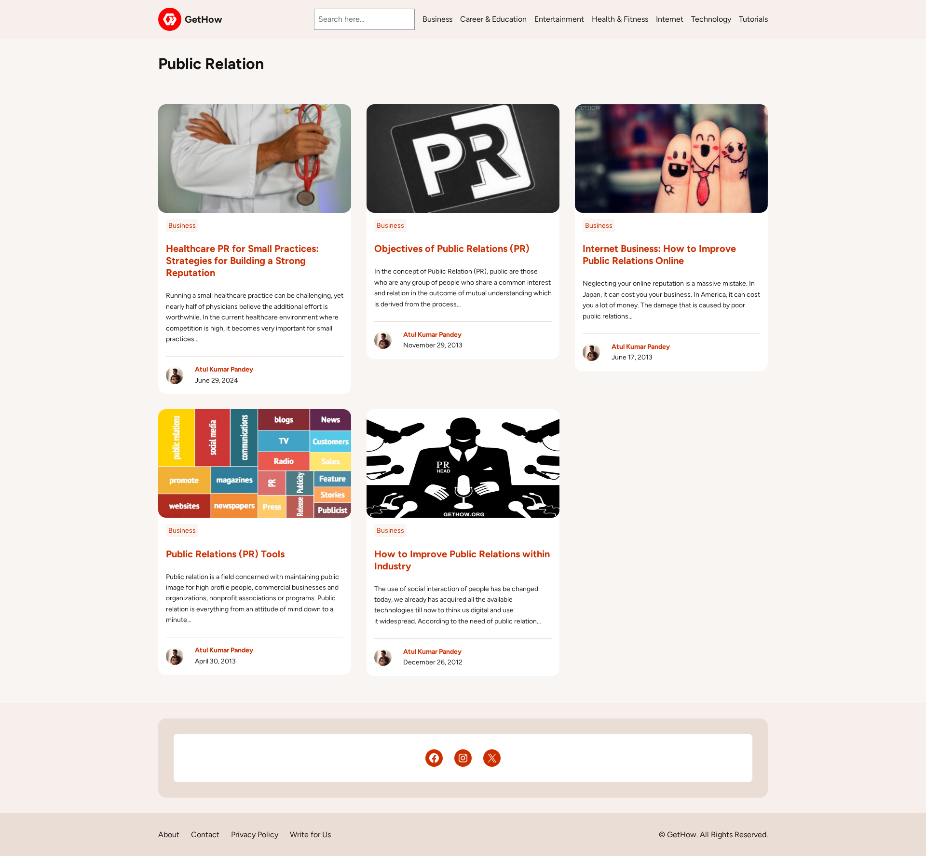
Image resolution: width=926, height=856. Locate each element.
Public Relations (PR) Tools (225, 554)
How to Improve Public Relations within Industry (462, 560)
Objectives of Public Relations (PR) (452, 248)
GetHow (203, 19)
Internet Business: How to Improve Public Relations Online (659, 254)
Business (182, 225)
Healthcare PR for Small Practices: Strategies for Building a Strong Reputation (242, 260)
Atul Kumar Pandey (224, 369)
